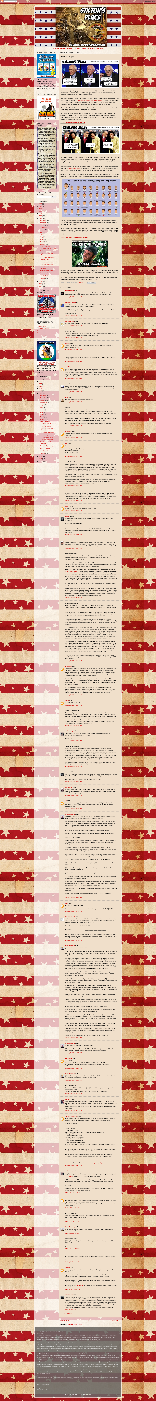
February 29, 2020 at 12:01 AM (73, 1093)
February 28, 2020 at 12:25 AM (73, 297)
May (41, 237)
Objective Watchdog (71, 1116)
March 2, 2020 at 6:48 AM (72, 1233)
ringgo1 (67, 506)
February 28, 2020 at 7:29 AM (73, 437)
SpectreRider (68, 1058)
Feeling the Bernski (45, 251)
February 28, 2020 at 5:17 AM (73, 361)
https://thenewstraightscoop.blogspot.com (95, 1163)
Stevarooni (68, 431)
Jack (66, 443)
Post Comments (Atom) (75, 1324)
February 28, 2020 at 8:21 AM (73, 485)
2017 (40, 286)
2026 (40, 204)
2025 (40, 206)
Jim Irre (67, 343)
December (43, 220)
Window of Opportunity (46, 270)
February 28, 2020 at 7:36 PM (73, 911)
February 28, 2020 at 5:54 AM (73, 378)
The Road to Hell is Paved (47, 257)
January (42, 278)
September (43, 227)
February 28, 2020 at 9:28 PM (73, 1068)
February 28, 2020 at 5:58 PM (73, 795)
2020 (40, 218)
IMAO (38, 330)
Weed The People (45, 246)
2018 (40, 283)
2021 (40, 215)
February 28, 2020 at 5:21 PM (73, 781)
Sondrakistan (40, 333)
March (42, 242)
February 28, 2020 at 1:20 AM (73, 315)
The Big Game (44, 275)
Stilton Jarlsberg (70, 814)
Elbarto (67, 397)
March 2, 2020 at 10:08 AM (72, 1248)
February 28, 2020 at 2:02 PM (73, 740)
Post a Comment (67, 1313)
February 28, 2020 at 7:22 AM (73, 426)
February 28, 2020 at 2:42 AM (73, 337)
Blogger (88, 1394)
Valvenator (68, 1198)
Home (90, 1320)
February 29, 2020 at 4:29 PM (73, 1165)
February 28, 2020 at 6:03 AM (73, 392)
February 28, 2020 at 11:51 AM (73, 695)
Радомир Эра (69, 1294)
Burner (67, 700)
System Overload (45, 273)
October (42, 225)
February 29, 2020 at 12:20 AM (73, 1110)
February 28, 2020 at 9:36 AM (73, 510)
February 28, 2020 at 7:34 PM (73, 897)
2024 (40, 208)
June (42, 234)
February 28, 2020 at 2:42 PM (73, 766)
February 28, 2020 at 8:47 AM (73, 500)
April (41, 239)
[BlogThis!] (89, 283)
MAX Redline (68, 787)
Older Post (115, 1320)
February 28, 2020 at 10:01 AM (73, 548)
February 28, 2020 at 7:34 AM (73, 456)
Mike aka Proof (69, 321)
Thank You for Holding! (46, 264)
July (41, 232)
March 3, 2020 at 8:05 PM (72, 1262)
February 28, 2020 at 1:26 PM (73, 725)
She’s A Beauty (69, 290)
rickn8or (67, 516)
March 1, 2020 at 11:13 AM (72, 1192)
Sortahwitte (68, 666)
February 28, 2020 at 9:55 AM (73, 534)
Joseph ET (68, 1099)
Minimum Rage (44, 259)
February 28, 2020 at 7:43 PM (73, 940)
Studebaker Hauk (70, 916)
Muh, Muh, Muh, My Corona (48, 248)
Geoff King (68, 366)
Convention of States (43, 328)
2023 (40, 211)
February (43, 244)
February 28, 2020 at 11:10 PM (73, 1080)
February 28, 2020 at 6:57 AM (73, 402)
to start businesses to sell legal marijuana (90, 100)
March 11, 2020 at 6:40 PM (72, 1309)
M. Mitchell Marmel (70, 302)
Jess (66, 384)
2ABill (66, 903)
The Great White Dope (46, 262)
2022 (40, 213)
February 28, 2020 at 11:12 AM (73, 597)
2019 (40, 281)
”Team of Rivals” (69, 1176)
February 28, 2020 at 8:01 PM (73, 1037)
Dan (66, 800)
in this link (80, 1285)
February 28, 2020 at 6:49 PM (73, 808)
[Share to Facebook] (93, 283)
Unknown (67, 1267)
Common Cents (41, 326)
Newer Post (64, 1320)
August (42, 230)
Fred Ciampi (68, 540)
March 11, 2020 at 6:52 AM (72, 1289)
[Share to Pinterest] (95, 283)
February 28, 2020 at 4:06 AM (73, 349)
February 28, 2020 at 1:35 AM (73, 325)
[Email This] (88, 283)
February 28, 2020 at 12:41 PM (73, 705)
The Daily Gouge (42, 335)
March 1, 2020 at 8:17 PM (72, 1221)
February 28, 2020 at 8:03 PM (73, 1053)
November (43, 222)
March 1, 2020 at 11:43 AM (72, 1207)
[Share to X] (91, 283)
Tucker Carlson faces (71, 571)
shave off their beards (74, 168)
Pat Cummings (69, 731)
